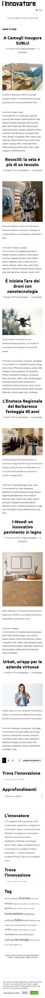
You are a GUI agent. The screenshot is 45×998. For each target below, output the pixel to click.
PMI (34, 742)
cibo (32, 898)
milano (24, 925)
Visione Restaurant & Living (29, 509)
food (26, 495)
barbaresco (28, 488)
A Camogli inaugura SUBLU (22, 40)
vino (4, 509)
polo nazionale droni (27, 381)
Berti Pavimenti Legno (16, 635)
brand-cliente (16, 735)
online (8, 929)
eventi (28, 258)
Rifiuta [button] (25, 993)
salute (25, 929)
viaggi (36, 147)
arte (8, 898)
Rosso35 (31, 268)
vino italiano (12, 509)
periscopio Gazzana (10, 381)
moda (30, 265)
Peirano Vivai (23, 140)
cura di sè (6, 258)
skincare (24, 272)
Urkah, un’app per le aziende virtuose (22, 664)
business (34, 122)
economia (34, 735)
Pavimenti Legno (35, 642)
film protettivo (32, 371)
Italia (15, 112)
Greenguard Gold (32, 133)
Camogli (21, 129)
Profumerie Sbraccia (19, 268)
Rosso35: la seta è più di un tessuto (22, 162)
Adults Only (24, 115)
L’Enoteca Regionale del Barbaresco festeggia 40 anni (22, 406)
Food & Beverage (20, 485)
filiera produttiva (18, 371)
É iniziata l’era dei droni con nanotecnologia (22, 286)
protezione (6, 385)
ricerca (31, 385)
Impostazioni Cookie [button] (11, 993)
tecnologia (33, 392)
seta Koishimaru (13, 272)
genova (5, 261)
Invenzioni (28, 360)
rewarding (6, 745)
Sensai (38, 268)
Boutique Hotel (24, 122)
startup (14, 392)
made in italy (35, 136)
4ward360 (24, 364)
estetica (12, 638)
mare (11, 925)
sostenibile (27, 645)
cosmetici (22, 254)
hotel (4, 136)
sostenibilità (23, 934)
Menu (41, 10)
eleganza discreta (18, 258)
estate (24, 904)
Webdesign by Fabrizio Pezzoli (26, 957)
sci (29, 930)
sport (31, 934)
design (39, 364)
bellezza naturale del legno (30, 631)
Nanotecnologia (34, 378)
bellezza (5, 254)
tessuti (31, 272)
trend (37, 272)
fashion (35, 258)
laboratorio (11, 378)
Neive (29, 498)
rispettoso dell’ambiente (12, 645)
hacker (25, 908)
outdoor (15, 929)
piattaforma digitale (10, 742)
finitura (5, 374)
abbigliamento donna (28, 251)
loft (14, 642)
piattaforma (34, 738)
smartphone (16, 745)
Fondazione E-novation (18, 374)
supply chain (23, 392)
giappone (13, 261)
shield (31, 388)
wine (4, 512)
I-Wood (38, 638)
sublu (25, 147)
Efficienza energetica (22, 367)
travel (30, 147)
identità (11, 136)
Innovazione (18, 360)
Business (16, 728)
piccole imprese (26, 742)
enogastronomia (17, 904)
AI (5, 898)
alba (21, 488)
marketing (17, 925)
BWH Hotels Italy (14, 126)
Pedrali (14, 140)
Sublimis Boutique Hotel (12, 147)
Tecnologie (37, 360)
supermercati (34, 745)
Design (16, 628)
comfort (34, 635)
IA (28, 908)
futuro (38, 904)
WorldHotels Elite (18, 150)
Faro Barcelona (18, 133)
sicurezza (33, 930)
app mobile (24, 731)
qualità (5, 143)
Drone (4, 367)
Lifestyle (23, 247)
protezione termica (20, 385)
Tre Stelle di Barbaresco (26, 505)
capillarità (30, 129)
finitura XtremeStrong (25, 638)
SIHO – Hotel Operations (27, 143)
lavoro (25, 920)
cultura (36, 898)
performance (34, 140)
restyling (12, 143)
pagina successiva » (32, 761)
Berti (4, 635)
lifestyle (12, 265)
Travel (20, 112)
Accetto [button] (34, 993)
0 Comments (37, 170)
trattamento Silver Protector (26, 649)
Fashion (16, 247)
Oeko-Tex (6, 140)
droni (10, 367)
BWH (4, 126)
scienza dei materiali (19, 388)
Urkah (14, 749)
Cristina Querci (32, 254)
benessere (15, 898)
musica (34, 925)
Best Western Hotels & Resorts (23, 119)
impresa (32, 908)
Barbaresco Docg (26, 491)
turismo (7, 945)
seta (4, 272)
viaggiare (6, 150)
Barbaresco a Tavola (10, 491)
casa (28, 635)
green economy (18, 908)
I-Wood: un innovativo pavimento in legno (22, 527)
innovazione (20, 136)
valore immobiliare (10, 652)
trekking (37, 940)
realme (21, 930)
